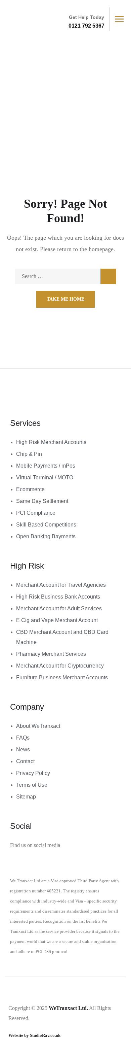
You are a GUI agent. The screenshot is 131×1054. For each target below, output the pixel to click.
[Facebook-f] (12, 859)
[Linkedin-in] (23, 859)
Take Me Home (65, 299)
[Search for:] (65, 276)
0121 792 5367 (86, 26)
